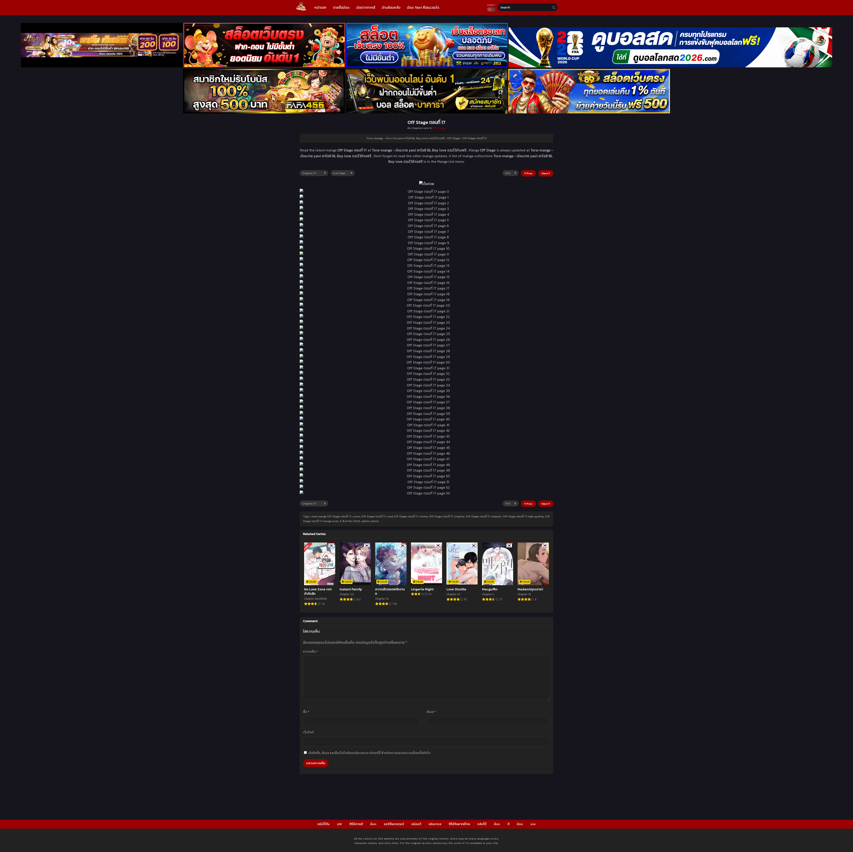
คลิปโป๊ (481, 824)
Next (545, 173)
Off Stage (439, 128)
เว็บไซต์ (308, 732)
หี (508, 824)
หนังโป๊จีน (323, 824)
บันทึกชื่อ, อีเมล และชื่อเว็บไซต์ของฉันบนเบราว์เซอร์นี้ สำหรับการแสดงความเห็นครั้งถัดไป (369, 752)
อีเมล (431, 711)
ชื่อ (306, 711)
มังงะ (373, 824)
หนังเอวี (416, 824)
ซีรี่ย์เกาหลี (356, 824)
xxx (533, 824)
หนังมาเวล (434, 824)
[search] (553, 8)
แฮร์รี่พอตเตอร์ (394, 824)
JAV (339, 824)
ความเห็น (310, 651)
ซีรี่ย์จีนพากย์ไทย (459, 824)
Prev (529, 173)
